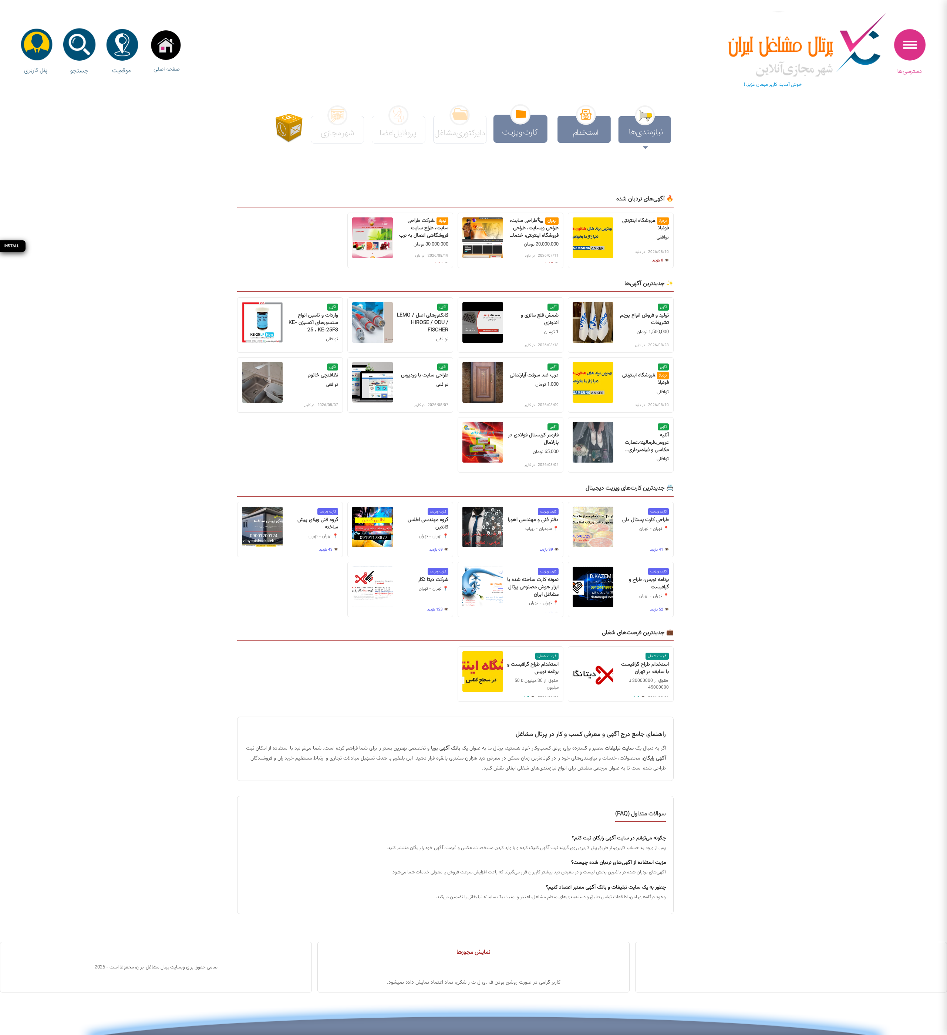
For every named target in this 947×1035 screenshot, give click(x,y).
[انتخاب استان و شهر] (122, 52)
